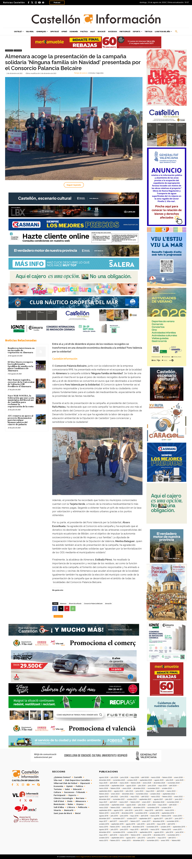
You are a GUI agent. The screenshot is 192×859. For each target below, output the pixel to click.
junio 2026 (124, 777)
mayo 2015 (134, 829)
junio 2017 (178, 818)
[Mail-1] (43, 2)
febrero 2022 (167, 796)
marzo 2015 (154, 829)
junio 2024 (152, 785)
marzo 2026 (155, 777)
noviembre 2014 (119, 832)
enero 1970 (165, 840)
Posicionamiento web (127, 857)
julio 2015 (114, 829)
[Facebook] (28, 2)
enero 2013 (126, 840)
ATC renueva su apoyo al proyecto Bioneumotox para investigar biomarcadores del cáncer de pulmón (20, 420)
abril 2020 (173, 805)
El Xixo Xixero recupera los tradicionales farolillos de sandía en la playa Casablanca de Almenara (20, 366)
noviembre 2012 (153, 840)
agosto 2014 (159, 832)
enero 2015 (177, 829)
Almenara (17, 50)
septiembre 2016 (117, 824)
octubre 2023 (167, 788)
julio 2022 (114, 796)
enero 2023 (115, 794)
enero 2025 (147, 783)
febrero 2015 (166, 829)
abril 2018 (144, 816)
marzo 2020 (103, 807)
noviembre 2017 (119, 818)
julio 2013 (141, 837)
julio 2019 (128, 810)
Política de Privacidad (94, 857)
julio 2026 (114, 777)
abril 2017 (113, 821)
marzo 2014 (124, 835)
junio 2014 (179, 832)
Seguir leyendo (74, 185)
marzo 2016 (103, 827)
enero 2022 (178, 796)
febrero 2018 (166, 816)
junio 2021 (178, 799)
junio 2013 (151, 837)
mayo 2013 (162, 837)
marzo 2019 (169, 810)
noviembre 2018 (141, 813)
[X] (60, 608)
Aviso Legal (80, 857)
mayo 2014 (103, 835)
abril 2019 (159, 810)
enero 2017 (146, 821)
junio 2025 (179, 780)
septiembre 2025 (146, 780)
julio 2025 (169, 780)
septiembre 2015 (179, 827)
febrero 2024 (115, 788)
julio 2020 (142, 805)
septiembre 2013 (117, 837)
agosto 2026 (103, 777)
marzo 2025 (124, 783)
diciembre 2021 (104, 799)
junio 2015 (124, 829)
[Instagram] (36, 2)
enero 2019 (115, 813)
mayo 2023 (150, 791)
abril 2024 (173, 785)
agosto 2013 (130, 837)
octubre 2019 (166, 807)
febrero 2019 (103, 813)
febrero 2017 (135, 821)
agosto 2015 (103, 829)
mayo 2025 (103, 783)
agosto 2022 (103, 796)
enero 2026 (178, 777)
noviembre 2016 (172, 821)
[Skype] (38, 785)
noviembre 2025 (119, 780)
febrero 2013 (115, 840)
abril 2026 (145, 777)
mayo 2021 (103, 802)
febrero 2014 (135, 835)
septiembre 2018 (168, 813)
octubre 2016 (104, 824)
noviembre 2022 (142, 794)
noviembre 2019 (153, 807)
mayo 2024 (162, 785)
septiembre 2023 (105, 791)
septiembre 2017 (145, 818)
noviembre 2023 (153, 788)
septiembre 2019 (105, 810)
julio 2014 (169, 832)
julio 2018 (114, 816)
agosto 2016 (130, 824)
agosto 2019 (118, 810)
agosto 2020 (131, 805)
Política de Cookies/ (110, 857)
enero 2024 (127, 788)
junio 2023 (139, 791)
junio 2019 (138, 810)
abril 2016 (171, 824)
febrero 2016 (115, 827)
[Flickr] (33, 785)
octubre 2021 (132, 799)
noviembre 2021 (119, 799)
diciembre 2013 (159, 835)
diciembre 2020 (158, 802)
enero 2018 (177, 816)
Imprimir (58, 616)
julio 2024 (142, 785)
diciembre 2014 (104, 832)
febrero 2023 (104, 794)
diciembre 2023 (139, 788)
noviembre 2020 (173, 802)
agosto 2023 (118, 791)
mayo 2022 (135, 796)
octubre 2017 (132, 818)
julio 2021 (168, 799)
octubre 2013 (104, 837)
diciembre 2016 (158, 821)
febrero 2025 (135, 783)
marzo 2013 (103, 840)
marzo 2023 (171, 791)
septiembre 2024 (118, 785)
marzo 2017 (123, 821)
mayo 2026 (135, 777)
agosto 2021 (158, 799)
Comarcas (9, 50)
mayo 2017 (103, 821)
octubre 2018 (154, 813)
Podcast (57, 2)
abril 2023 (160, 791)
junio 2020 (152, 805)
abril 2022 (145, 796)
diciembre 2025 (104, 780)
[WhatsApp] (72, 608)
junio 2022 (124, 796)
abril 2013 (172, 837)
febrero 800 (176, 840)
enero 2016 (126, 827)
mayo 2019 (149, 810)
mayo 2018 (134, 816)
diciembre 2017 (104, 818)
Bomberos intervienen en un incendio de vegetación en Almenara (21, 350)
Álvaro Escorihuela (75, 603)
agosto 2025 (159, 780)
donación (108, 603)
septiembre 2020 (118, 805)
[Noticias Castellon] (96, 19)
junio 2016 (151, 824)
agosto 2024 (131, 785)
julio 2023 (129, 791)
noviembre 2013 (173, 835)
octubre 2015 (165, 827)
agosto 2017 (158, 818)
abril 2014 (113, 835)
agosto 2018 (103, 816)
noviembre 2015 (152, 827)
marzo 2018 (154, 816)
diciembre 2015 (138, 827)
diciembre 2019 (139, 807)
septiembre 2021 (145, 799)
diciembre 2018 (127, 813)
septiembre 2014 (146, 832)
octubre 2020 (104, 805)
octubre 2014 (132, 832)
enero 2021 (146, 802)
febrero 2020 (115, 807)
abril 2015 (144, 829)
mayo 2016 (161, 824)
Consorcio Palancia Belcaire (93, 603)
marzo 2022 (155, 796)
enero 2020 (127, 807)
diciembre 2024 (159, 783)
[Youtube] (39, 2)
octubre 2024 (104, 785)
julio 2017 (168, 818)
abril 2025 (113, 783)
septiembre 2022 (169, 794)
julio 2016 (140, 824)
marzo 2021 (123, 802)
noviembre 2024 (174, 783)
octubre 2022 (155, 794)
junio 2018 (124, 816)
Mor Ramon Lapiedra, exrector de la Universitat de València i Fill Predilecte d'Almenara (21, 383)
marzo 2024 (103, 788)
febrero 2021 (135, 802)
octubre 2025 (132, 780)
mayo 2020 (162, 805)
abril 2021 (113, 802)
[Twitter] (32, 2)
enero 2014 (147, 835)
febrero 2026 (167, 777)
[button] (176, 31)
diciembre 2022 (127, 794)
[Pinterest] (66, 608)
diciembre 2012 (138, 840)
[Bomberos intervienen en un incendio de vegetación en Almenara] (41, 352)
